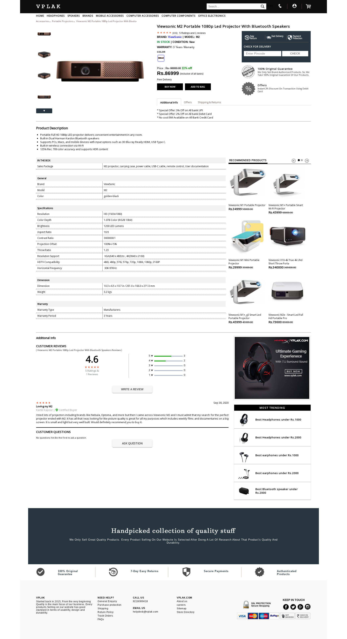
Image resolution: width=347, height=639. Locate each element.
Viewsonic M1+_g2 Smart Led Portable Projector (245, 318)
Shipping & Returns (209, 102)
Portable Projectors (63, 21)
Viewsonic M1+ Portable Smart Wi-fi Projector (285, 208)
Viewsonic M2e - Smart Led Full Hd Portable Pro (285, 318)
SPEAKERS (73, 15)
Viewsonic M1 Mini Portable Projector (244, 263)
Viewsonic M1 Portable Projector (247, 207)
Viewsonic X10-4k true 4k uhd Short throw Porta (285, 263)
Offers (283, 88)
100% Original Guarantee (283, 71)
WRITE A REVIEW (132, 389)
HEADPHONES (56, 15)
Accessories (42, 21)
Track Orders (105, 615)
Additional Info (169, 102)
